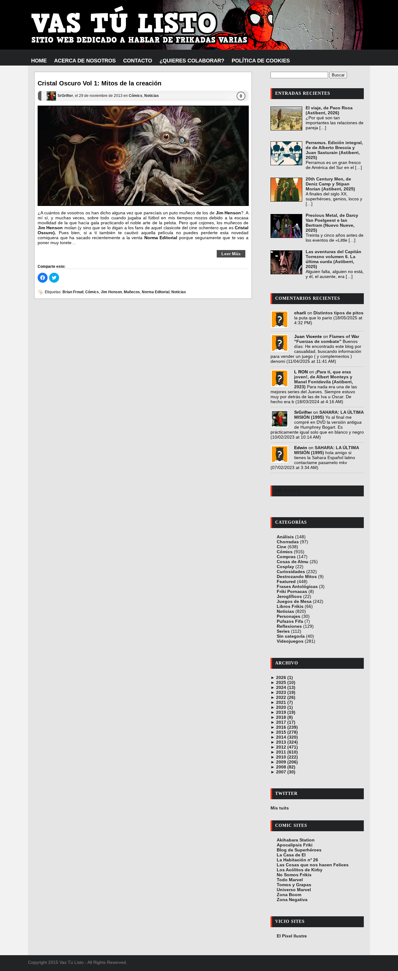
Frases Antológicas (297, 586)
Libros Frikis (290, 606)
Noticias (151, 96)
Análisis (285, 536)
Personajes (288, 616)
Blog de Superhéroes (299, 849)
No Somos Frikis (294, 874)
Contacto (137, 61)
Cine (281, 546)
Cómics (135, 96)
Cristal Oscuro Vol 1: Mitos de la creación (99, 83)
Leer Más (231, 253)
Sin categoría (291, 636)
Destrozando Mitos (297, 576)
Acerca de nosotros (85, 61)
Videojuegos (290, 641)
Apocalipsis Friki (294, 844)
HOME (39, 61)
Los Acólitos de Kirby (299, 869)
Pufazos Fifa (290, 621)
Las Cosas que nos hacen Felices (313, 864)
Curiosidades (291, 571)
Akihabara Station (296, 839)
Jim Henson (111, 292)
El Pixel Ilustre (292, 935)
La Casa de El (291, 854)
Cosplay (285, 566)
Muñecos (132, 292)
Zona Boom (289, 894)
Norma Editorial (155, 292)
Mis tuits (280, 807)
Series (283, 631)
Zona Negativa (292, 899)
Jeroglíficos (289, 596)
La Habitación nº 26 (297, 859)
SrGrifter (65, 96)
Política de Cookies (261, 61)
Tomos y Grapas (294, 884)
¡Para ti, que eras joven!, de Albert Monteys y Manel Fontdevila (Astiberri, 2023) (323, 379)
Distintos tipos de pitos (338, 312)
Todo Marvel (290, 879)
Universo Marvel (294, 889)
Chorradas (288, 541)
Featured (286, 581)
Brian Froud (72, 292)
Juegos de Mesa (294, 601)
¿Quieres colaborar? (192, 61)
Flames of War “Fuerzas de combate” (326, 339)
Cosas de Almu (292, 561)
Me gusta (287, 490)
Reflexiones (289, 626)
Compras (286, 556)
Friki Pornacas (292, 591)
